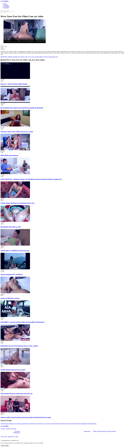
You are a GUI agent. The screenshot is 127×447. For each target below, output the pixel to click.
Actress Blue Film (56, 423)
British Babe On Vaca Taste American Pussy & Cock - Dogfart (19, 346)
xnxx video (13, 428)
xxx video (3, 428)
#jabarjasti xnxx (16, 56)
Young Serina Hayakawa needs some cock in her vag (16, 393)
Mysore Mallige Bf (83, 423)
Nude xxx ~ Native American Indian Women (14, 84)
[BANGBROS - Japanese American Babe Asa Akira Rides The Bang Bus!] (15, 316)
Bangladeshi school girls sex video (11, 227)
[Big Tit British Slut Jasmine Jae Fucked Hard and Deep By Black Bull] (15, 102)
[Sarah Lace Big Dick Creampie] (15, 292)
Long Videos (7, 6)
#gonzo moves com (53, 56)
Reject (7, 445)
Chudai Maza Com (65, 423)
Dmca (16, 436)
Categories (6, 5)
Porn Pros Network (101, 431)
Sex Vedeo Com (48, 423)
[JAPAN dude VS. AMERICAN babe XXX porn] (15, 245)
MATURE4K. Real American (9, 155)
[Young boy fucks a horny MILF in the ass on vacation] (15, 126)
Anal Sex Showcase (111, 431)
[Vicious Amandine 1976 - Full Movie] (15, 269)
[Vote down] (2, 45)
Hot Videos (6, 7)
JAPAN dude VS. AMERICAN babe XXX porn (15, 250)
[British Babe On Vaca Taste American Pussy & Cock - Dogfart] (15, 340)
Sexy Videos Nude (74, 423)
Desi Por (3, 423)
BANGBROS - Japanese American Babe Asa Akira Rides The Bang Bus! (22, 322)
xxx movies (17, 431)
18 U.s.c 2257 (4, 436)
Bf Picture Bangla (92, 423)
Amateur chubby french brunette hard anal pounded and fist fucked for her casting (26, 417)
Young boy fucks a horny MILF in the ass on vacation (17, 131)
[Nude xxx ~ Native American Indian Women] (15, 78)
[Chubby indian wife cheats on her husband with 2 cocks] (15, 197)
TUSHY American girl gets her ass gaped (13, 369)
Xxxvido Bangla (24, 423)
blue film (8, 428)
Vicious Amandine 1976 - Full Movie (12, 274)
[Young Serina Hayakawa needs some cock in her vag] (15, 388)
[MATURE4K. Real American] (15, 150)
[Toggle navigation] (9, 1)
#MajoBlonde (4, 56)
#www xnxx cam (32, 56)
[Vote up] (1, 45)
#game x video (24, 56)
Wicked (95, 431)
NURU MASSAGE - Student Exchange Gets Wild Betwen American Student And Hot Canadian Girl (31, 179)
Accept (2, 445)
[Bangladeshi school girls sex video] (15, 221)
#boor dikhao (40, 56)
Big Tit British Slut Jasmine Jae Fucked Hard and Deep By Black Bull (22, 108)
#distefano (10, 56)
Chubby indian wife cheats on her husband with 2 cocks (17, 203)
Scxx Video (17, 423)
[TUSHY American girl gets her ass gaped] (15, 364)
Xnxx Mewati (31, 423)
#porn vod (45, 56)
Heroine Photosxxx (9, 423)
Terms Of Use (11, 436)
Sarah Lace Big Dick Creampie (10, 298)
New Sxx (42, 423)
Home (5, 3)
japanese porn (87, 431)
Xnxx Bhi (37, 423)
